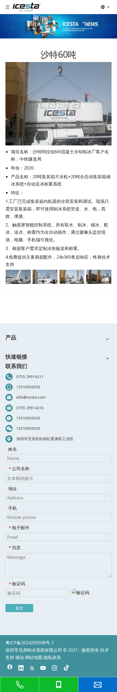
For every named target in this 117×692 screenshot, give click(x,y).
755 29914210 (31, 407)
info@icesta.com (31, 397)
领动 (19, 657)
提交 (19, 607)
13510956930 (28, 386)
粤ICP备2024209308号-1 (29, 643)
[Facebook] (9, 668)
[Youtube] (43, 668)
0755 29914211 (30, 376)
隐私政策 (52, 657)
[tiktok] (65, 668)
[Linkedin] (21, 668)
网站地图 (33, 657)
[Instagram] (54, 668)
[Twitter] (32, 668)
